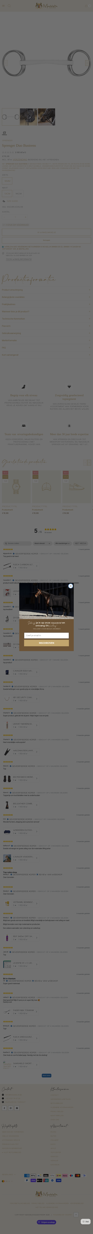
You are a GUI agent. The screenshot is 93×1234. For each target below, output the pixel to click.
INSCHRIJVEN (46, 643)
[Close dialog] (71, 586)
